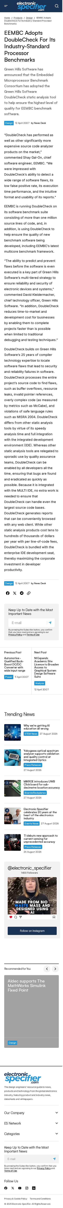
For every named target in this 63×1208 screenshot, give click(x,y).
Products (18, 17)
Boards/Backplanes (35, 792)
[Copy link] (28, 593)
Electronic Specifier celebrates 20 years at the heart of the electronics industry (40, 814)
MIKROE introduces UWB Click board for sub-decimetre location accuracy (42, 784)
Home (7, 17)
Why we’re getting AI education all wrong (37, 727)
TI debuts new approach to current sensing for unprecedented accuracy (41, 838)
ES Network (12, 1123)
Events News (31, 823)
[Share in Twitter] (14, 593)
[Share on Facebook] (7, 593)
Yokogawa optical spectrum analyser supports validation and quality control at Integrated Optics (41, 755)
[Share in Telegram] (21, 593)
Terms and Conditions (40, 1198)
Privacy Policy (15, 634)
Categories (12, 1134)
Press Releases (33, 764)
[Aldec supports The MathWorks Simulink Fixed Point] (31, 1011)
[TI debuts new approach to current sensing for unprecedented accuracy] (12, 842)
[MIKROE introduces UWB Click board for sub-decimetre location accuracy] (12, 788)
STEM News (31, 733)
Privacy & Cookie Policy (15, 1198)
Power (8, 676)
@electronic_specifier (29, 868)
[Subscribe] (50, 622)
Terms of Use (33, 634)
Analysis (39, 683)
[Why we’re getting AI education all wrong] (12, 732)
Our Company (14, 1113)
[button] (6, 6)
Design (29, 17)
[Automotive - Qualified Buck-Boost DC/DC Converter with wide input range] (17, 670)
